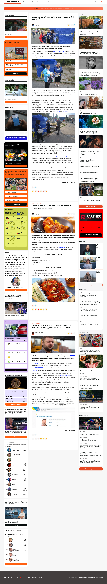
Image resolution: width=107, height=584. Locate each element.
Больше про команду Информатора (91, 285)
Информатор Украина (83, 577)
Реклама (50, 1)
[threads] (24, 577)
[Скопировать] (74, 25)
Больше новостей (91, 206)
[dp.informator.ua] (12, 2)
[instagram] (8, 577)
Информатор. (62, 247)
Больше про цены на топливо (16, 370)
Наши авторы (34, 577)
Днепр (33, 1)
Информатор (35, 363)
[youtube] (20, 577)
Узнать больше (16, 166)
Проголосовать (16, 73)
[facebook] (5, 577)
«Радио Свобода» (65, 375)
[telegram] (11, 577)
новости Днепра (35, 314)
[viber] (14, 577)
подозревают (39, 367)
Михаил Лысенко (45, 444)
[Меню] (23, 2)
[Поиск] (102, 1)
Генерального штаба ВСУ (18, 247)
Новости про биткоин (16, 404)
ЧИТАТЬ (16, 525)
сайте (65, 397)
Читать (16, 436)
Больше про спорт (91, 469)
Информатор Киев (91, 577)
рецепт (42, 314)
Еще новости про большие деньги (16, 564)
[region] (16, 136)
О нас (29, 577)
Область (38, 1)
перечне (35, 370)
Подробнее (16, 290)
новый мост (53, 444)
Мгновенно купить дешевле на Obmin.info (91, 235)
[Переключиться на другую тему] (98, 1)
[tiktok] (17, 577)
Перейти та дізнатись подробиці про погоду (16, 138)
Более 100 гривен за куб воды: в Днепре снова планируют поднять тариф (57, 8)
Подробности (16, 37)
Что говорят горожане (16, 102)
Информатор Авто (99, 577)
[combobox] (23, 133)
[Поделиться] (71, 25)
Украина (44, 1)
